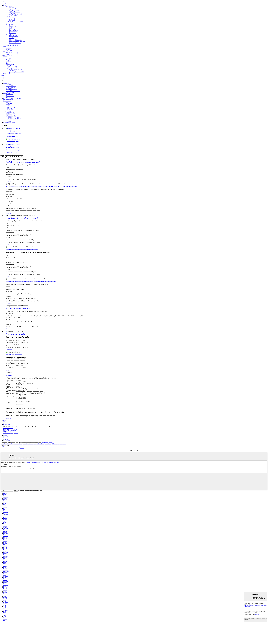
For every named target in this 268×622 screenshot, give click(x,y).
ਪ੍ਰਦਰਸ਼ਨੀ (8, 49)
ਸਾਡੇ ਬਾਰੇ (5, 56)
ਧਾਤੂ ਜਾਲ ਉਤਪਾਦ (10, 34)
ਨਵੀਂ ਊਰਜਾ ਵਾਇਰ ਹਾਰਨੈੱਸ (14, 12)
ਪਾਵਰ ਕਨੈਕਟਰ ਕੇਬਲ (27, 444)
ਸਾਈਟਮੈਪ (51, 442)
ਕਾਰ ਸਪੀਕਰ (11, 38)
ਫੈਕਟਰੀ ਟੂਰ (8, 63)
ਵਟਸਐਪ (22, 448)
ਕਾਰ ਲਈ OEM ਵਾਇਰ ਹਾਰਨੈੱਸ (14, 355)
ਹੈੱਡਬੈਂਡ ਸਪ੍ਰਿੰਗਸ (12, 26)
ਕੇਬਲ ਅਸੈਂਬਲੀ (9, 6)
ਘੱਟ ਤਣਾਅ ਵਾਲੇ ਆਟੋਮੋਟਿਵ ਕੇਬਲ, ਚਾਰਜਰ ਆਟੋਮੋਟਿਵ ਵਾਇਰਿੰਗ (22, 250)
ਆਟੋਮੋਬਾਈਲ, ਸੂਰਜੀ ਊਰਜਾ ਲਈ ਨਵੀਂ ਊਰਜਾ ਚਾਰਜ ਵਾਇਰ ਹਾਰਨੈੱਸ (22, 218)
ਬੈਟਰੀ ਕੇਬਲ (9, 375)
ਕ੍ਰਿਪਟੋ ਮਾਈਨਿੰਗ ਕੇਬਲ (14, 9)
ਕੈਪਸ (10, 25)
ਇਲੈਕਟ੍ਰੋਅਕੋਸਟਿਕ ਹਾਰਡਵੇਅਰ (12, 53)
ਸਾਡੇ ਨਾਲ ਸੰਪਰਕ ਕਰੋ (7, 73)
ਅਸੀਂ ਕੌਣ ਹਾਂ (8, 58)
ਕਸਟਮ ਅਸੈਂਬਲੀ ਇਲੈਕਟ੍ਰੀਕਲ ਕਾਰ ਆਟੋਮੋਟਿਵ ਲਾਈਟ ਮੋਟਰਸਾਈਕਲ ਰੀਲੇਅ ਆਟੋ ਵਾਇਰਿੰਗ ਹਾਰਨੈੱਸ (31, 281)
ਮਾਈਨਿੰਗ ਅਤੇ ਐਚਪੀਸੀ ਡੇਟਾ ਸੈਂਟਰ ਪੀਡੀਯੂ (15, 21)
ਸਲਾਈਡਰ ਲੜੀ (12, 29)
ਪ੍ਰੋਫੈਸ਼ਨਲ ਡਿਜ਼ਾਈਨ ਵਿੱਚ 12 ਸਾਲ (16, 69)
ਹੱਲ (4, 51)
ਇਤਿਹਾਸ (8, 59)
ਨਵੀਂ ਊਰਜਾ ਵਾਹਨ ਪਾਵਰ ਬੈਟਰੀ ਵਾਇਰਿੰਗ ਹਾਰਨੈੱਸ (18, 308)
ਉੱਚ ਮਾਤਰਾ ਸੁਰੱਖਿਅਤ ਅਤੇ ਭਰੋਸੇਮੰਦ (16, 72)
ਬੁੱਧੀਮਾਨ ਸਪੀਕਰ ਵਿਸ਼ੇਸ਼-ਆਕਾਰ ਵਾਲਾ (17, 41)
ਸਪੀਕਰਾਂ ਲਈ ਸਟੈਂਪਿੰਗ (13, 30)
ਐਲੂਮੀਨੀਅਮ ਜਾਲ (13, 35)
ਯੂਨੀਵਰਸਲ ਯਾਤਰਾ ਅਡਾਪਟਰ (12, 45)
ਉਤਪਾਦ (5, 5)
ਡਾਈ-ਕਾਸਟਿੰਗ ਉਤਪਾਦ (11, 23)
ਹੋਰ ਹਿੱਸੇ (10, 28)
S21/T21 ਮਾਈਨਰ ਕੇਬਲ (14, 10)
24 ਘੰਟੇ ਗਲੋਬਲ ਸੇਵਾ (13, 70)
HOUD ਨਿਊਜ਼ (9, 48)
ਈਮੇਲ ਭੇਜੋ (3, 446)
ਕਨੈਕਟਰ (8, 54)
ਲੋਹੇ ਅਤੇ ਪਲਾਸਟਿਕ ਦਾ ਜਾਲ (15, 43)
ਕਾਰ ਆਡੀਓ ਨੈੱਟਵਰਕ (13, 36)
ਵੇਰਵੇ (10, 181)
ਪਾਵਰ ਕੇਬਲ (11, 7)
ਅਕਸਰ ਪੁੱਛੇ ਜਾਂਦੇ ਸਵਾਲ (8, 55)
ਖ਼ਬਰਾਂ (4, 46)
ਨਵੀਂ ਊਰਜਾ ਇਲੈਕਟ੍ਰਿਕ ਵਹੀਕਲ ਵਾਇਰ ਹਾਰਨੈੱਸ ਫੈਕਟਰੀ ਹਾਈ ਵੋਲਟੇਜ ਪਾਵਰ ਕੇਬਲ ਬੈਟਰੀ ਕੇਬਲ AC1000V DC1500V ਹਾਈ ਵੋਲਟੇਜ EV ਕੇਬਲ (41, 186)
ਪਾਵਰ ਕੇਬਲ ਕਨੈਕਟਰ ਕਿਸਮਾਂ (38, 444)
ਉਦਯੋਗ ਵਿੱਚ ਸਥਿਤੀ (10, 65)
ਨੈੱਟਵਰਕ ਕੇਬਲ (12, 11)
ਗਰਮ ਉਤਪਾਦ (45, 442)
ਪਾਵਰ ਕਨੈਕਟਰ (9, 16)
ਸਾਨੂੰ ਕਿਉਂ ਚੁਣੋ (9, 68)
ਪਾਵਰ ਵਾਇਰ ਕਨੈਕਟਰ (5, 444)
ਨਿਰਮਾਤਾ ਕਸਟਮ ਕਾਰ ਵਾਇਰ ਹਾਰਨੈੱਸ (15, 334)
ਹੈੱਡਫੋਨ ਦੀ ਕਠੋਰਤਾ (10, 24)
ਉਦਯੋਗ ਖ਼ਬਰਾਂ (9, 50)
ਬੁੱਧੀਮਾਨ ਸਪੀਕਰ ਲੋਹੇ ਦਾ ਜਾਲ (15, 39)
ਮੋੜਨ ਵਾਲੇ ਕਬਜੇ (12, 33)
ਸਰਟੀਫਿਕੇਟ (8, 61)
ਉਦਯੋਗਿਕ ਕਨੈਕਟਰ (13, 19)
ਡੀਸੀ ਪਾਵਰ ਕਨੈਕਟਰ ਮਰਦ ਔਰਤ (59, 444)
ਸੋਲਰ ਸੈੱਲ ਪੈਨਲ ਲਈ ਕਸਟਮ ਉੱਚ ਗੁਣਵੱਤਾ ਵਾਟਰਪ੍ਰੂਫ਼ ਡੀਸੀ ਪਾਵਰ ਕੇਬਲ (24, 162)
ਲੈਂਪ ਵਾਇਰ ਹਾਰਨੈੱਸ (13, 15)
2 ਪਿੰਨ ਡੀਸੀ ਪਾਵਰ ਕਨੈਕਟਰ (16, 444)
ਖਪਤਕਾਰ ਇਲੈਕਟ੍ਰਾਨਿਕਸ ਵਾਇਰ (16, 14)
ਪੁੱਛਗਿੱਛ (7, 181)
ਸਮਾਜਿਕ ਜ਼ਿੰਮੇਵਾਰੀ (10, 64)
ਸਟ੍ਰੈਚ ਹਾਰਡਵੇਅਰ (13, 31)
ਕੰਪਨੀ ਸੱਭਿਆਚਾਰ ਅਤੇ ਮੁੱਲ (12, 67)
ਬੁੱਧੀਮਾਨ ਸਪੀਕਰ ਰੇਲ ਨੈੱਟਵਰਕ (15, 40)
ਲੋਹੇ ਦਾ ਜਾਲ (11, 44)
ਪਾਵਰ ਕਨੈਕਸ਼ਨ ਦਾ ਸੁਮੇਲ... (12, 131)
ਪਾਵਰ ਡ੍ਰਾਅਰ (12, 20)
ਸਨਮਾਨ (7, 60)
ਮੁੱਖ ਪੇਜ (4, 4)
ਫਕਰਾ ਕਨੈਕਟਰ (12, 18)
